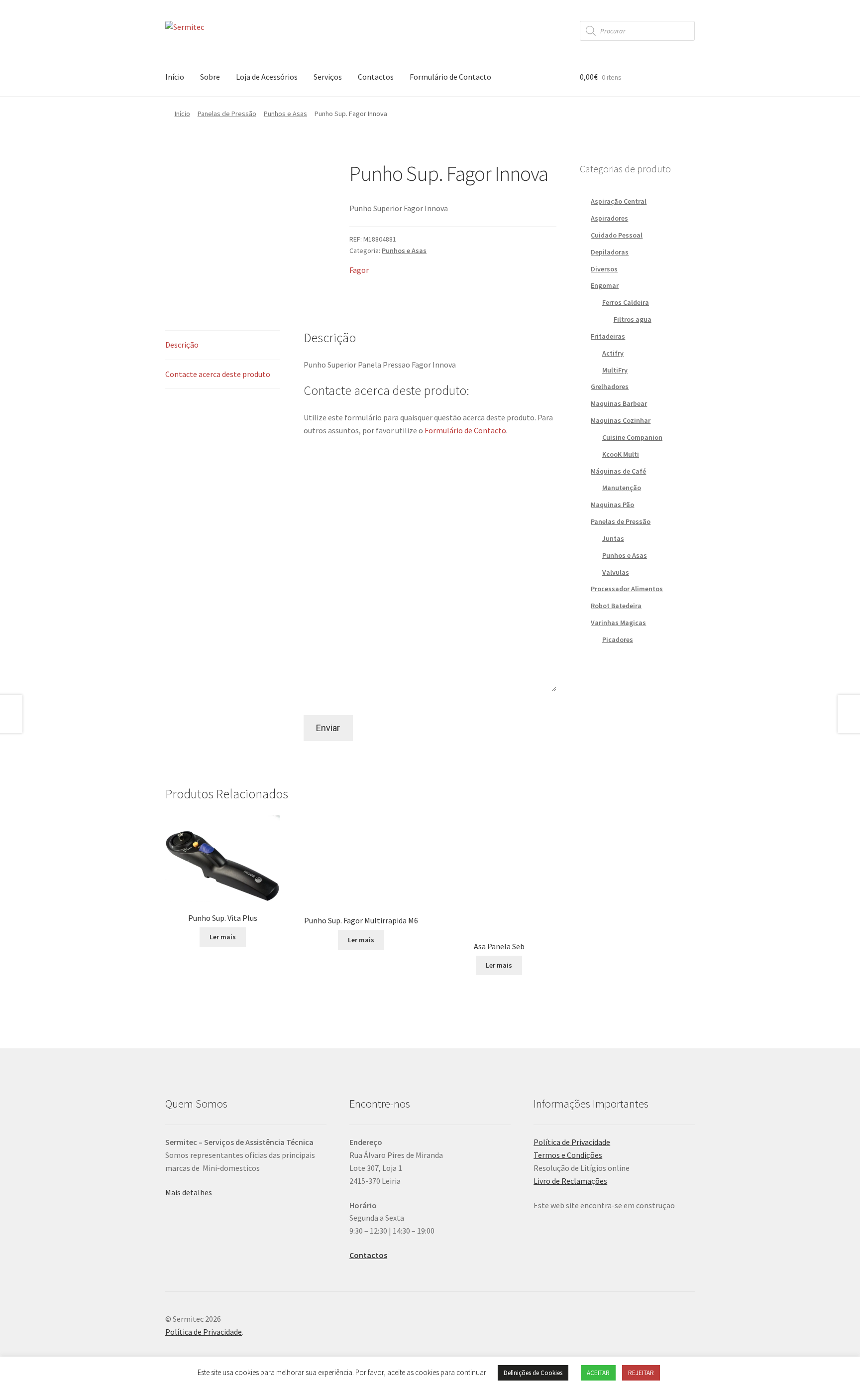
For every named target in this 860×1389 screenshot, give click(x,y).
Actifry (613, 353)
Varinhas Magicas (618, 622)
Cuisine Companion (632, 437)
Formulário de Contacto (450, 77)
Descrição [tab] (182, 345)
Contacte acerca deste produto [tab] (217, 374)
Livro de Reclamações (570, 1181)
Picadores (617, 639)
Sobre (210, 77)
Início (174, 77)
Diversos (604, 268)
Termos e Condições (568, 1155)
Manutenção (621, 487)
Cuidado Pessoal (617, 235)
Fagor (359, 270)
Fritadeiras (608, 336)
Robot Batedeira (616, 605)
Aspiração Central (618, 201)
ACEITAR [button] (598, 1373)
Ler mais (223, 936)
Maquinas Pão (612, 504)
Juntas (613, 538)
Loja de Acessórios (267, 77)
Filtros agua (632, 319)
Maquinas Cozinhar (620, 420)
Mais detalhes (188, 1192)
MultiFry (615, 370)
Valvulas (615, 572)
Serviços (328, 77)
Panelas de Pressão (227, 113)
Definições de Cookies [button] (533, 1373)
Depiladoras (610, 252)
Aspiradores (609, 218)
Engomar (605, 285)
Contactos (376, 77)
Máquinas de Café (618, 471)
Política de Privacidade (572, 1142)
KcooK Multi (620, 454)
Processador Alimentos (627, 588)
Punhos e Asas (285, 113)
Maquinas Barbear (619, 403)
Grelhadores (610, 386)
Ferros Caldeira (625, 302)
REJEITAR (641, 1373)
